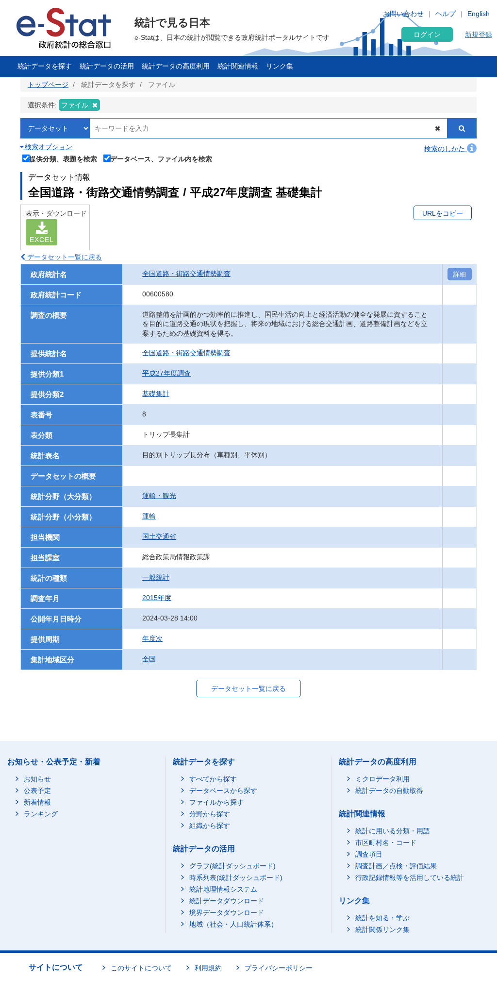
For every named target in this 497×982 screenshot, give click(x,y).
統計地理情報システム (223, 889)
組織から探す (209, 825)
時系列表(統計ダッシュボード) (235, 877)
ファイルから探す (216, 802)
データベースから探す (223, 790)
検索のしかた (445, 149)
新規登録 (478, 34)
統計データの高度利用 (176, 66)
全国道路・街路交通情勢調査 (186, 273)
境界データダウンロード (226, 912)
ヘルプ (445, 13)
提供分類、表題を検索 (63, 158)
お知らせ (37, 778)
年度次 (152, 638)
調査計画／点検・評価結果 (396, 865)
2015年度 (156, 598)
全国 (149, 659)
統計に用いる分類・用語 (392, 830)
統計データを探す (44, 66)
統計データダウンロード (226, 900)
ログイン (427, 34)
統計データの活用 (107, 66)
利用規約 (208, 968)
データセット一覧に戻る (63, 257)
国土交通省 (159, 536)
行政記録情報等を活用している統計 (409, 877)
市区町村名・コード (385, 842)
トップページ (48, 84)
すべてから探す (213, 778)
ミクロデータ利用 (382, 778)
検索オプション (47, 146)
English (478, 13)
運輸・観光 (159, 496)
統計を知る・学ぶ (382, 917)
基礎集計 (155, 393)
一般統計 (155, 577)
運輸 (149, 516)
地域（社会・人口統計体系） (233, 924)
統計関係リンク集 (382, 929)
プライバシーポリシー (279, 968)
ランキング (41, 813)
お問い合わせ (403, 13)
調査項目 (368, 854)
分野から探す (209, 813)
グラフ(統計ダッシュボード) (232, 865)
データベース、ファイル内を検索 (161, 158)
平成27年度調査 (166, 373)
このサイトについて (141, 968)
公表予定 (37, 790)
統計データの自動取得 (389, 790)
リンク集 (279, 66)
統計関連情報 (237, 66)
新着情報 (37, 802)
